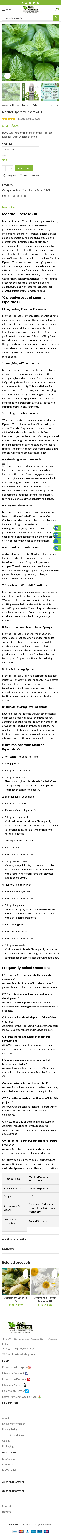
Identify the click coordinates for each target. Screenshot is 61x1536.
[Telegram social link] (38, 3)
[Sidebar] (3, 464)
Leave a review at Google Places (20, 1396)
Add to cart (24, 168)
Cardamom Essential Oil (16, 1299)
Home (5, 105)
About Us (7, 1417)
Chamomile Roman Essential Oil (45, 1299)
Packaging (8, 1446)
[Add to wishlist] (25, 1271)
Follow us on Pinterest (14, 1378)
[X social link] (26, 3)
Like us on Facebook (13, 1373)
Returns (6, 1511)
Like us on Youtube (12, 1384)
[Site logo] (30, 9)
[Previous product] (51, 105)
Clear (6, 156)
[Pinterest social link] (30, 3)
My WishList (9, 1470)
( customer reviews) (28, 118)
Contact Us (8, 1505)
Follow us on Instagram (15, 1367)
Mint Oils (21, 190)
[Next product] (57, 105)
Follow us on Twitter (13, 1390)
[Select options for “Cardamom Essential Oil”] (25, 1276)
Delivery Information (13, 1423)
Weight (6, 143)
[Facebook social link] (22, 3)
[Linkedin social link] (34, 3)
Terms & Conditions (13, 1435)
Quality (6, 1440)
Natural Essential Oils (24, 105)
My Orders (8, 1464)
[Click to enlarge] (7, 76)
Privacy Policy (9, 1429)
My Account (9, 1458)
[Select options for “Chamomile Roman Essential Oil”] (54, 1276)
